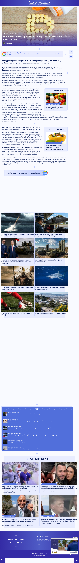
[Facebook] (10, 542)
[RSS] (22, 542)
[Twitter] (14, 542)
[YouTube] (18, 542)
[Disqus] (34, 342)
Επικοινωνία (43, 553)
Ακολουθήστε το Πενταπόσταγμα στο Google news (24, 173)
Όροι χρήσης (35, 553)
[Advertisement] (34, 195)
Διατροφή (5, 33)
